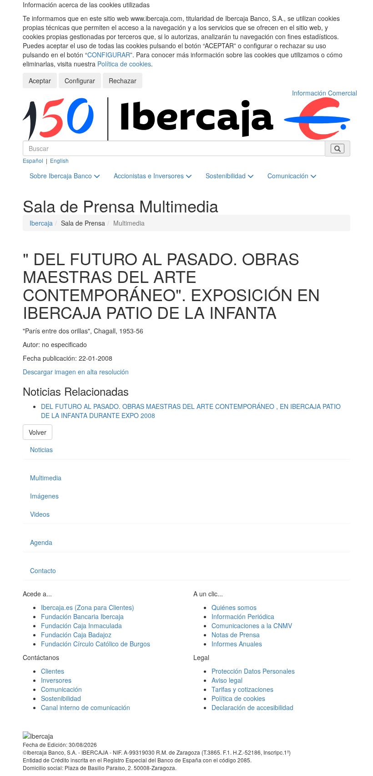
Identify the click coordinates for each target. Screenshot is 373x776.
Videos (40, 514)
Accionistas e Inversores (150, 175)
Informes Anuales (237, 643)
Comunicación (288, 175)
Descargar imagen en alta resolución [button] (76, 371)
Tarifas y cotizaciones (242, 689)
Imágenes (44, 495)
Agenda (41, 542)
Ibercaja (41, 222)
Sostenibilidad (226, 175)
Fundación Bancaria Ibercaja (82, 616)
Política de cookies (124, 63)
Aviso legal (227, 680)
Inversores (56, 680)
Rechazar (122, 80)
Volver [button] (37, 432)
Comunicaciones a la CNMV (252, 625)
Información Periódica (243, 616)
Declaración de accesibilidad (252, 707)
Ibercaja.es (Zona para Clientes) (87, 607)
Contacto (43, 570)
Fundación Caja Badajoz (76, 634)
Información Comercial (324, 92)
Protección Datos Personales (253, 670)
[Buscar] (337, 148)
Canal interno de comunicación (85, 707)
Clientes (52, 670)
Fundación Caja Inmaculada (81, 625)
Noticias (41, 449)
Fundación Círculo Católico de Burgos (95, 643)
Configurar (80, 80)
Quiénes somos (234, 607)
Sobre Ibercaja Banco (62, 175)
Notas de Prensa (236, 634)
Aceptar (40, 80)
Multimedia (45, 477)
